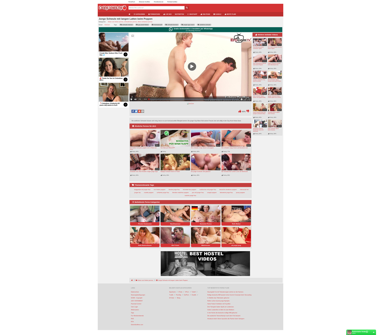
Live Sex (168, 14)
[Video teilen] (139, 111)
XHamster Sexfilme (144, 2)
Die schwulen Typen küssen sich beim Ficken (274, 80)
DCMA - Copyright (136, 298)
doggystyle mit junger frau (142, 189)
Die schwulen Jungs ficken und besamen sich (234, 148)
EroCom (107, 24)
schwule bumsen (172, 24)
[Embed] (142, 111)
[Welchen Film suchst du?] (187, 8)
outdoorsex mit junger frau (208, 189)
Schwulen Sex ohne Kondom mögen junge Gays (144, 171)
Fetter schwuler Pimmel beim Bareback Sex (274, 64)
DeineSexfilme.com (137, 324)
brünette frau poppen (189, 189)
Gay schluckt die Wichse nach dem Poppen (259, 64)
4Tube (180, 292)
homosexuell (158, 24)
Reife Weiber (236, 224)
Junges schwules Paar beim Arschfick (259, 80)
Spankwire (172, 292)
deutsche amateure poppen (228, 189)
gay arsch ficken (143, 24)
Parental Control (136, 304)
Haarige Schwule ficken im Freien (170, 171)
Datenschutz (135, 292)
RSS (132, 318)
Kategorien (140, 14)
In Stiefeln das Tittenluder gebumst (218, 298)
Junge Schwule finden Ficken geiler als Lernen (274, 96)
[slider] (194, 99)
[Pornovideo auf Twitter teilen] (136, 111)
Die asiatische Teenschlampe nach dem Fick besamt (223, 315)
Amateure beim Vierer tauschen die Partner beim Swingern (225, 318)
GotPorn (186, 295)
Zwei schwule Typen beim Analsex (273, 129)
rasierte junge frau (190, 195)
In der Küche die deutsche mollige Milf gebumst (222, 312)
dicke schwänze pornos (145, 22)
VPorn (187, 292)
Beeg (178, 298)
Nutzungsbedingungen (138, 295)
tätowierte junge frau (226, 192)
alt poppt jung (236, 245)
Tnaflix (171, 295)
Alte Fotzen (175, 245)
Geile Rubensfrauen (145, 245)
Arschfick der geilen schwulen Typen (258, 47)
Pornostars (155, 14)
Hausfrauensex (175, 224)
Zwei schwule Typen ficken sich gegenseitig (259, 96)
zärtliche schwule (204, 24)
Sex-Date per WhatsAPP (168, 148)
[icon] (129, 14)
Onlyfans (206, 14)
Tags (132, 312)
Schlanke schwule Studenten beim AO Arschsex (258, 130)
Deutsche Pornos (206, 224)
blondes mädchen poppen (180, 192)
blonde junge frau (174, 189)
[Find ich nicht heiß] (248, 111)
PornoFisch (131, 2)
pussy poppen (240, 192)
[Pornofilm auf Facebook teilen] (133, 111)
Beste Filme (231, 14)
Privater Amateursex (145, 224)
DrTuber (171, 298)
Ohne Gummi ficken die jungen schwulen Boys (259, 113)
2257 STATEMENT (137, 301)
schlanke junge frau (163, 192)
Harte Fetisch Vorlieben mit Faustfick (218, 304)
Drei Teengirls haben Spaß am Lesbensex (220, 307)
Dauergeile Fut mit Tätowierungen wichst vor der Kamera (225, 292)
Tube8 (194, 292)
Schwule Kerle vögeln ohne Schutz (274, 113)
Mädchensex (205, 245)
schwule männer (127, 24)
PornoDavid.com (158, 2)
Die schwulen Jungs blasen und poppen (202, 148)
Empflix (194, 295)
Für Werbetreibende (137, 315)
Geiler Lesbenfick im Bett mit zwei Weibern (220, 310)
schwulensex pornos (130, 22)
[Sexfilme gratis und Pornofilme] (112, 11)
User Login (134, 307)
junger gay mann (188, 24)
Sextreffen (179, 14)
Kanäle (218, 14)
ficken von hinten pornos (115, 22)
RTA (132, 321)
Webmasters (135, 310)
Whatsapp (193, 14)
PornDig (178, 295)
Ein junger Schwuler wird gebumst (200, 171)
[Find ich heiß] (240, 111)
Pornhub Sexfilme (172, 2)
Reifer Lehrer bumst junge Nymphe (218, 301)
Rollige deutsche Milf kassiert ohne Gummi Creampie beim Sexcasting (229, 295)
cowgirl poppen (212, 192)
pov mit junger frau (198, 192)
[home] (132, 280)
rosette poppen (148, 192)
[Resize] (246, 99)
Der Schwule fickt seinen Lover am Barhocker (234, 171)
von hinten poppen (159, 189)
